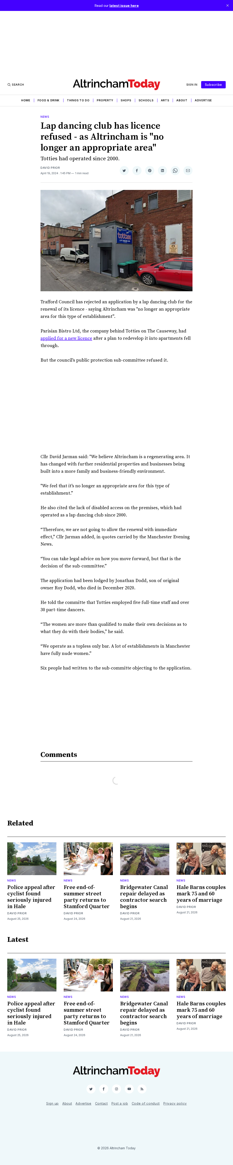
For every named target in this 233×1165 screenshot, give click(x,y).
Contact (101, 1103)
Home (25, 100)
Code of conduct (146, 1103)
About (181, 100)
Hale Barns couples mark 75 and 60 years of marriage (201, 894)
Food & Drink (49, 100)
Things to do (78, 100)
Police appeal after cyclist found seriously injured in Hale (31, 897)
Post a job (119, 1103)
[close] (227, 5)
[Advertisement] (116, 43)
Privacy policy (175, 1103)
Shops (126, 100)
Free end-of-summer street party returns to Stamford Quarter (87, 897)
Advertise (203, 100)
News (45, 116)
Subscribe (213, 85)
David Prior (50, 167)
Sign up (52, 1103)
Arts (165, 100)
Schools (146, 100)
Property (105, 100)
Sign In (192, 84)
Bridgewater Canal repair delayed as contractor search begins (144, 897)
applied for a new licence (66, 338)
